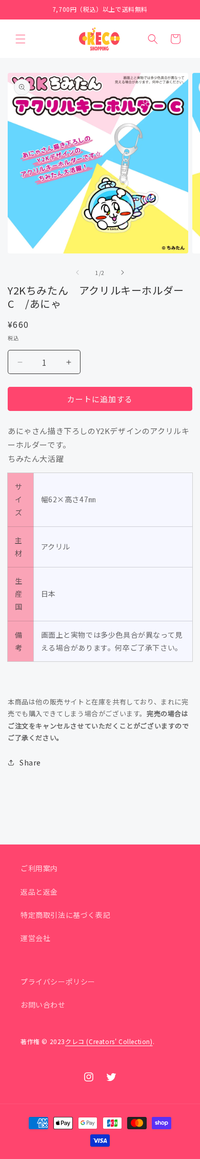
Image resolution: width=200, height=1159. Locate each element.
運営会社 (35, 938)
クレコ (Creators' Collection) (109, 1041)
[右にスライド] (122, 272)
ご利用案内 (39, 868)
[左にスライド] (77, 272)
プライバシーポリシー (58, 981)
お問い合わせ (43, 1004)
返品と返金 (39, 892)
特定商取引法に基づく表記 (65, 915)
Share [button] (30, 762)
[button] (20, 39)
